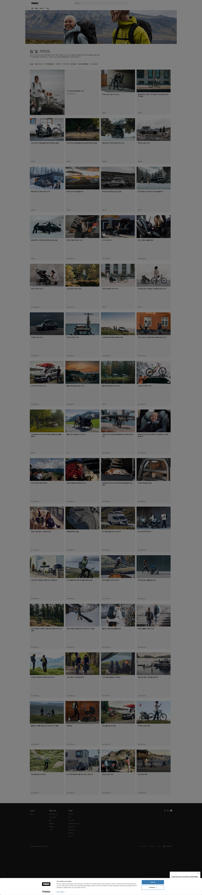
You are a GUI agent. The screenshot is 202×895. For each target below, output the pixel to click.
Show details (60, 892)
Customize (152, 887)
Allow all (152, 882)
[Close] (198, 873)
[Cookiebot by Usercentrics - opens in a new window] (46, 892)
